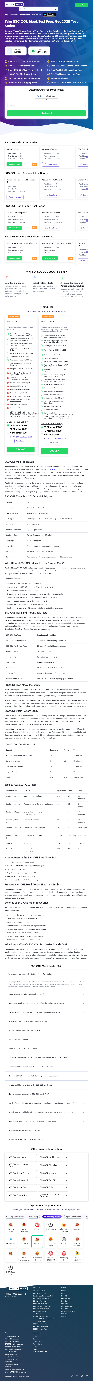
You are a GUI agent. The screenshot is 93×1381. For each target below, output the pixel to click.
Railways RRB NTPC (68, 1311)
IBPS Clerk (64, 1301)
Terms (35, 1346)
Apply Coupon (20, 441)
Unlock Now (52, 164)
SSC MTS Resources (12, 1367)
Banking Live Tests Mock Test (43, 1296)
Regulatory (33, 1217)
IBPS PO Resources (11, 1357)
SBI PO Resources (11, 1354)
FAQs (35, 1349)
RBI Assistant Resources (13, 1364)
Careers (36, 1339)
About (35, 1336)
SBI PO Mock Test (39, 1291)
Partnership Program (40, 1351)
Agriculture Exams (73, 1217)
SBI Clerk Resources (12, 1339)
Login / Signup (81, 5)
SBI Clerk (64, 1303)
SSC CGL (64, 1316)
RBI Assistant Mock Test (41, 1326)
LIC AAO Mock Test (39, 1321)
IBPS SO (64, 1296)
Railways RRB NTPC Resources (15, 1372)
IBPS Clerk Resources (12, 1336)
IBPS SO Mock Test (39, 1311)
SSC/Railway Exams (52, 1217)
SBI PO (63, 1291)
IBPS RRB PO (65, 1308)
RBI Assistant (65, 1298)
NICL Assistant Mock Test (41, 1298)
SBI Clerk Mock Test (39, 1301)
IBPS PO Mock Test (39, 1293)
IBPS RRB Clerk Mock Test (41, 1306)
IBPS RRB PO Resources (13, 1346)
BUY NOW (20, 449)
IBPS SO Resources (11, 1359)
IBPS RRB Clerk (66, 1306)
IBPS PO (64, 1293)
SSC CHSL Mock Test (40, 1324)
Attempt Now (14, 164)
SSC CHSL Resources (12, 1362)
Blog (6, 14)
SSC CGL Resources (12, 1341)
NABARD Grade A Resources (14, 1369)
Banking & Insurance (15, 1217)
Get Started (46, 113)
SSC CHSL (65, 1314)
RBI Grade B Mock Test (40, 1316)
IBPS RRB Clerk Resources (14, 1344)
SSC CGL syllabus (53, 469)
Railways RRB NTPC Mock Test (43, 1319)
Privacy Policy (37, 1344)
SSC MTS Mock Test (39, 1329)
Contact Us (37, 1341)
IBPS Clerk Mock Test (40, 1303)
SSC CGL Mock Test (39, 1314)
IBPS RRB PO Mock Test (41, 1308)
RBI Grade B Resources (13, 1349)
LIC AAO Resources (11, 1351)
